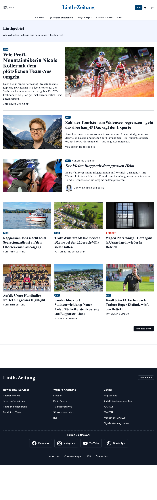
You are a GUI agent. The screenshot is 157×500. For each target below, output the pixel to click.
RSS (55, 417)
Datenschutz (102, 456)
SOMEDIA (108, 412)
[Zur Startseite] (78, 7)
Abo (138, 7)
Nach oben (146, 377)
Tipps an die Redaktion (15, 406)
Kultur (119, 17)
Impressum (54, 456)
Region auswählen (63, 17)
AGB (89, 456)
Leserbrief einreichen (14, 401)
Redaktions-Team (12, 412)
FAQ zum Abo (110, 395)
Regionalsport (85, 17)
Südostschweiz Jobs (63, 412)
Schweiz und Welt (105, 17)
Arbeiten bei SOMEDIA (115, 417)
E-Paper (57, 395)
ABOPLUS (108, 406)
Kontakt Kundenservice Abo (118, 401)
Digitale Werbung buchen (116, 423)
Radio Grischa (60, 401)
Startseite (39, 17)
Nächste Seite (143, 328)
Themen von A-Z (11, 395)
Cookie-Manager (73, 456)
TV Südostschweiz (62, 406)
